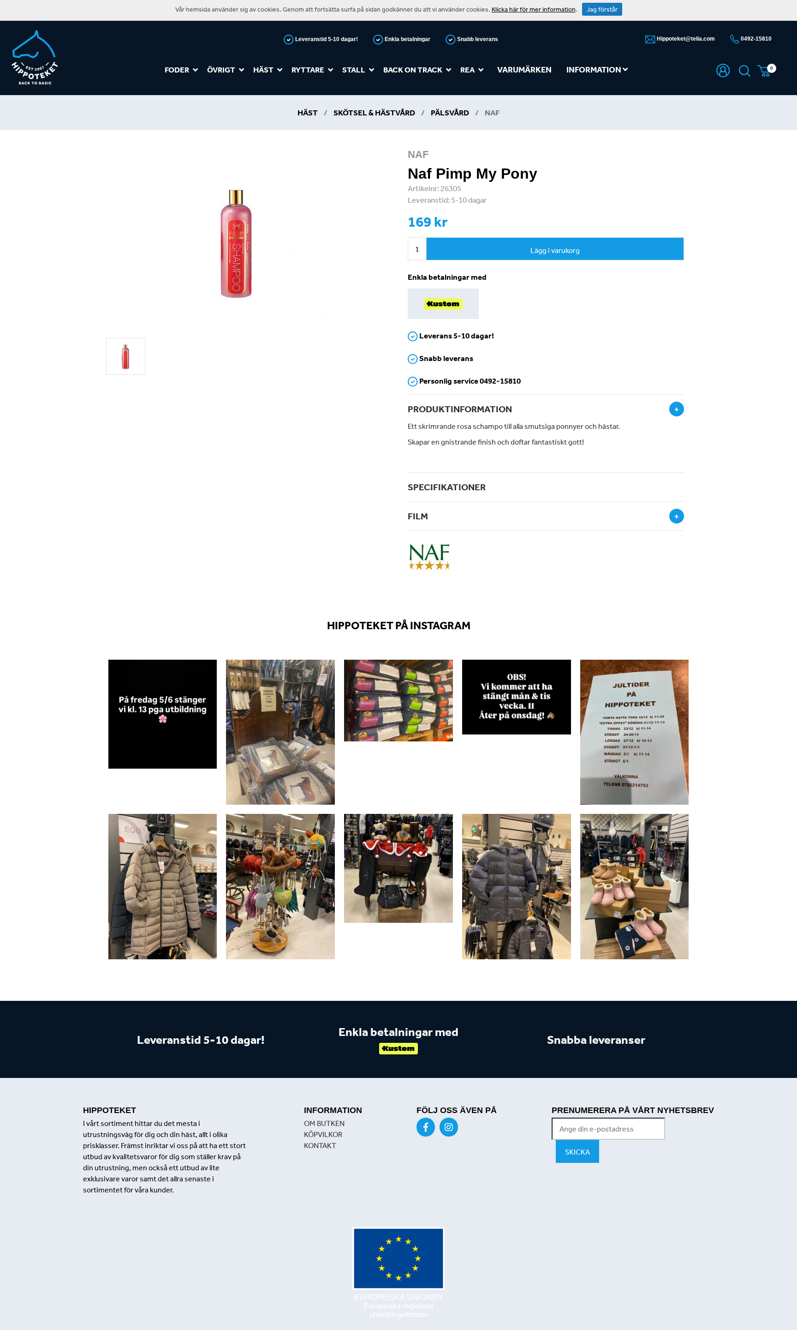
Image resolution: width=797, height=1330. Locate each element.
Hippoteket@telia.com (685, 39)
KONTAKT (320, 1145)
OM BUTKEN (324, 1123)
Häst (263, 69)
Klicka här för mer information (534, 9)
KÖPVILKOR (323, 1134)
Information (594, 69)
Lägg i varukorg (555, 250)
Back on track (412, 69)
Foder (177, 69)
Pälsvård (450, 112)
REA (467, 69)
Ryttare (307, 69)
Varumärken (524, 69)
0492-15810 (755, 39)
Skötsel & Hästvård (374, 112)
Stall (353, 69)
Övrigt (221, 69)
